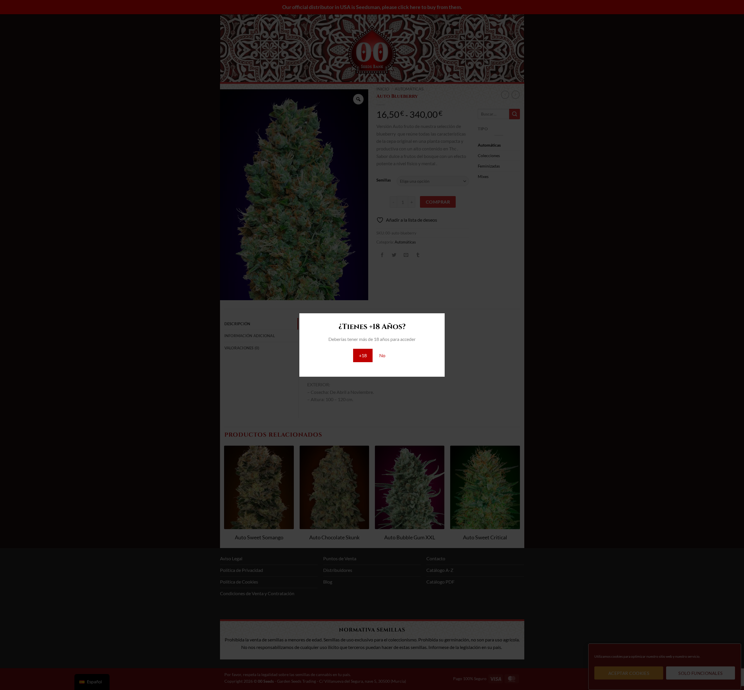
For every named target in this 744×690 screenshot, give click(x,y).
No (382, 355)
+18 (363, 355)
